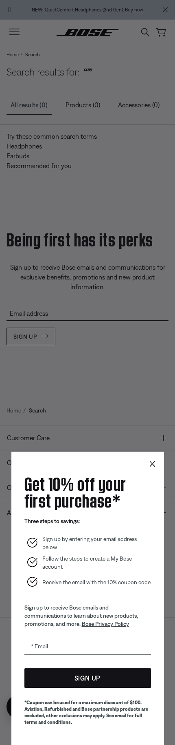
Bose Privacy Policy (105, 624)
